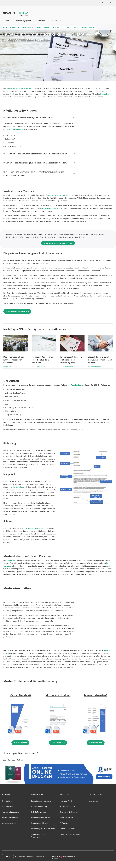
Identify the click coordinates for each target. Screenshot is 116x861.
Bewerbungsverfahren (40, 817)
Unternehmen (96, 794)
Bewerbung (37, 794)
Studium (5, 21)
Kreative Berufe (66, 817)
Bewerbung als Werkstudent (43, 828)
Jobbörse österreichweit (70, 834)
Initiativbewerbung (39, 806)
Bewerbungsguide (23, 21)
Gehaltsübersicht (67, 828)
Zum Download (20, 743)
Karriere (41, 21)
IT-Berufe (64, 823)
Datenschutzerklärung (26, 857)
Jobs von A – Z (66, 801)
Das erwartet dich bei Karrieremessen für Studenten (13, 360)
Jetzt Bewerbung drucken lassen (58, 243)
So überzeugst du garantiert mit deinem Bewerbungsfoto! (71, 360)
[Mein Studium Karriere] (15, 18)
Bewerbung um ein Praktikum (20, 88)
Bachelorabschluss (10, 817)
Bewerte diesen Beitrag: (13, 760)
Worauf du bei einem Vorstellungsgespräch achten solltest (100, 360)
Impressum (93, 801)
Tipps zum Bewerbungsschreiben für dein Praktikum (43, 360)
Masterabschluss (9, 823)
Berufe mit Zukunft (68, 806)
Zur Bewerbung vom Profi (17, 311)
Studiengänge (7, 806)
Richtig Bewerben (38, 812)
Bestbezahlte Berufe (68, 812)
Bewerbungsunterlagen (41, 801)
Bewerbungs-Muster (51, 208)
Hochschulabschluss (10, 812)
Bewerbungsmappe (15, 129)
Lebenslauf (12, 560)
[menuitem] (7, 857)
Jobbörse (55, 21)
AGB (14, 857)
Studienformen (8, 801)
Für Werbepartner (106, 3)
